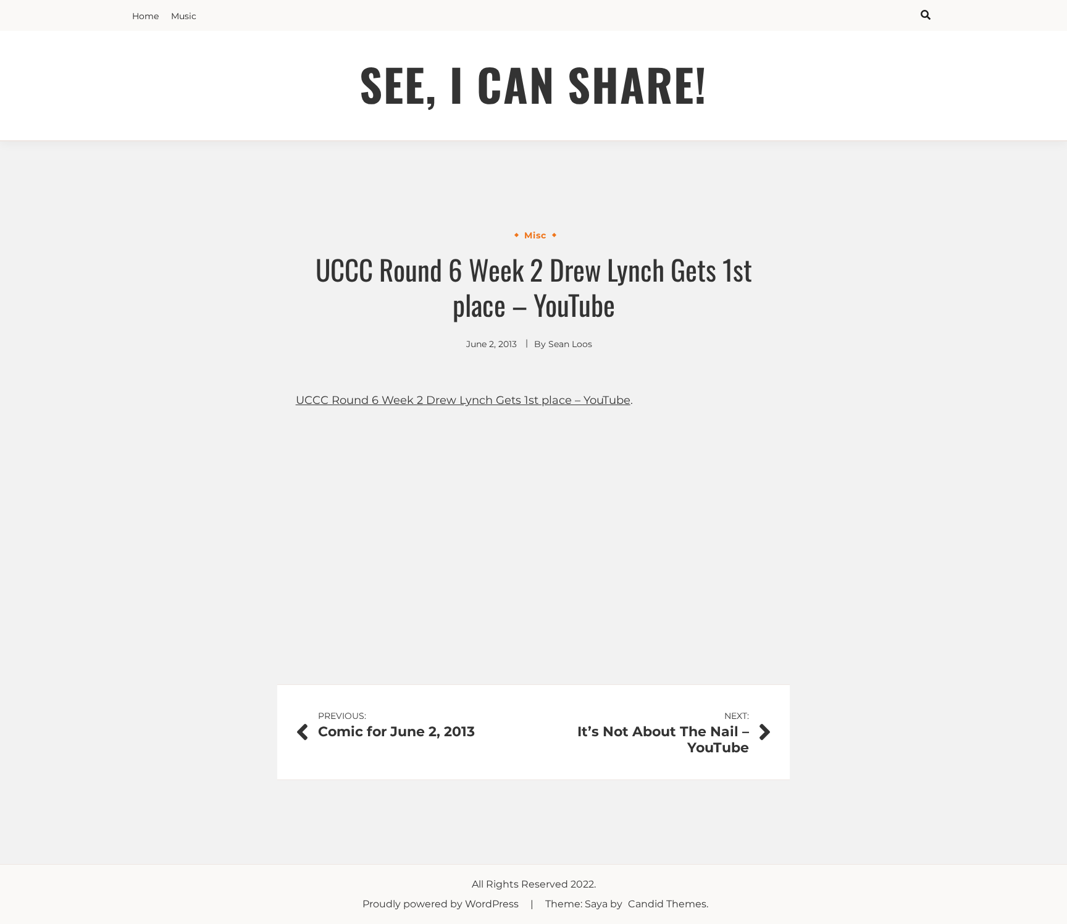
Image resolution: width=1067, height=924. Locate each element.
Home (145, 16)
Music (183, 16)
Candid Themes (667, 904)
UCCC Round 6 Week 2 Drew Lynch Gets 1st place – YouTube (463, 400)
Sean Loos (570, 344)
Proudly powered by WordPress (441, 904)
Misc (535, 235)
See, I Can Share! (533, 84)
